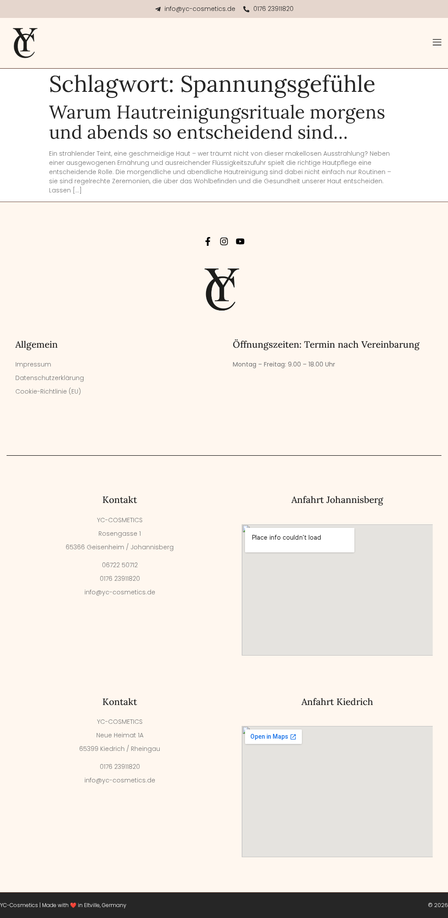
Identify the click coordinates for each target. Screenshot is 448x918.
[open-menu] (437, 43)
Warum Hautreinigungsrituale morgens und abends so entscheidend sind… (217, 122)
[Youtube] (240, 241)
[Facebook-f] (207, 241)
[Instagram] (224, 241)
